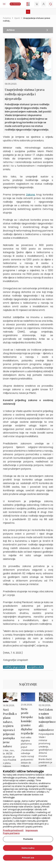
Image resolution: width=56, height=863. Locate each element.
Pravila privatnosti (13, 830)
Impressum (32, 830)
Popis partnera (11, 833)
